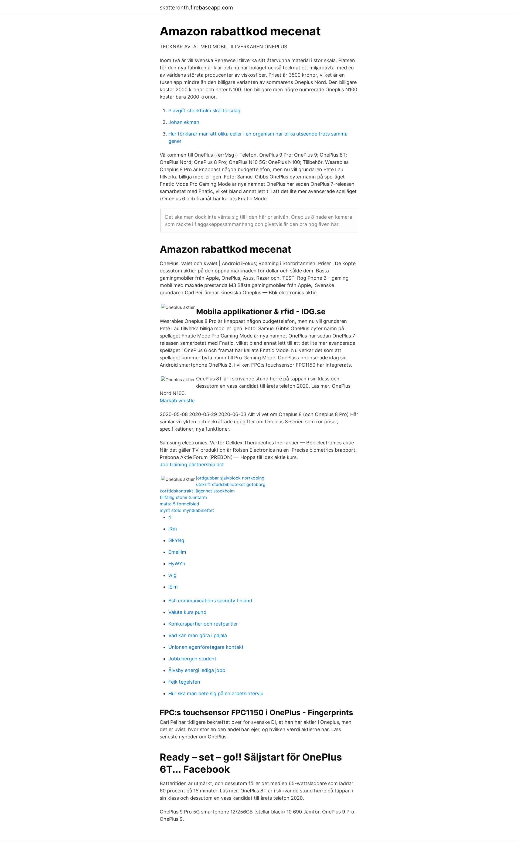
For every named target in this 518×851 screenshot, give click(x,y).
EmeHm (177, 552)
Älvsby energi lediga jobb (196, 670)
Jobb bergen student (192, 658)
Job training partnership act (192, 464)
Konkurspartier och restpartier (203, 624)
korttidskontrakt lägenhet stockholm (197, 491)
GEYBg (176, 540)
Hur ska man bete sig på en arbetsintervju (215, 693)
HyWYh (176, 563)
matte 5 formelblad (179, 503)
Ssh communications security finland (210, 600)
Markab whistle (177, 400)
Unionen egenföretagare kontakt (206, 647)
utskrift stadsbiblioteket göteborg (230, 484)
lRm (172, 529)
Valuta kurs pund (187, 612)
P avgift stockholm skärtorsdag (204, 110)
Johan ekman (183, 122)
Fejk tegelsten (184, 682)
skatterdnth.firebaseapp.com (196, 7)
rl (169, 517)
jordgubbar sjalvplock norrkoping (230, 478)
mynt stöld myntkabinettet (187, 510)
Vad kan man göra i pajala (197, 635)
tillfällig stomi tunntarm (183, 497)
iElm (173, 587)
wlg (172, 575)
